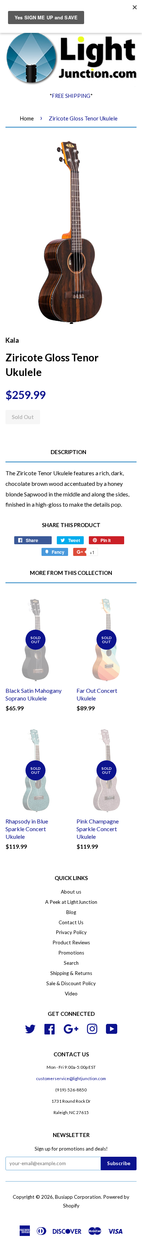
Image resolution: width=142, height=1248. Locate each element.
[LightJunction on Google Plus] (70, 1028)
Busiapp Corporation (78, 1197)
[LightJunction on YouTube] (112, 1028)
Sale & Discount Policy (71, 983)
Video (71, 994)
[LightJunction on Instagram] (92, 1028)
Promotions (71, 953)
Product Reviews (71, 942)
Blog (71, 912)
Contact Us (71, 922)
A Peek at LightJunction (71, 902)
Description (68, 452)
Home (27, 118)
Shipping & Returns (71, 973)
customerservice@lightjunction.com (71, 1078)
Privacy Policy (71, 932)
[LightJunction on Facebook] (49, 1028)
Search (71, 963)
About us (71, 892)
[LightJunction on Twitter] (30, 1028)
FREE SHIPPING (71, 96)
